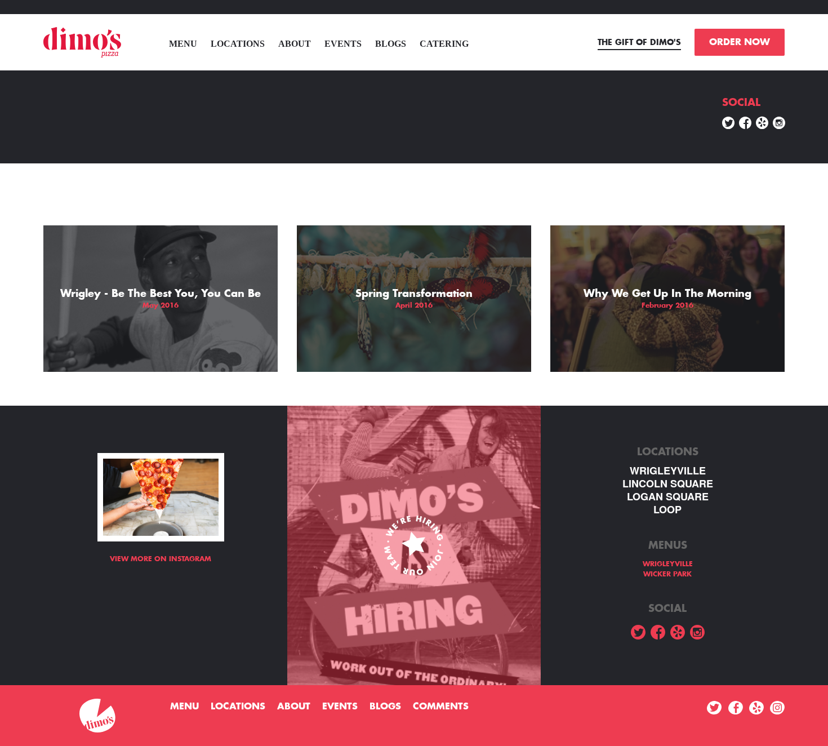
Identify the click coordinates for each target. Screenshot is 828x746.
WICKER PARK (667, 574)
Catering (444, 43)
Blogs (390, 43)
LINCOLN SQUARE (667, 483)
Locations (238, 43)
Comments (441, 706)
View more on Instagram (160, 559)
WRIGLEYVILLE (668, 470)
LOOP (667, 509)
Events (343, 43)
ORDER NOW (739, 42)
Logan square (668, 496)
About (294, 43)
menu (183, 43)
